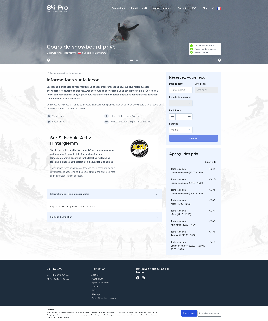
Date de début (176, 84)
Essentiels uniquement (209, 313)
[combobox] (213, 8)
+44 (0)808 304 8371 (60, 275)
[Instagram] (143, 278)
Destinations (118, 8)
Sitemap (95, 294)
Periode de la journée (180, 97)
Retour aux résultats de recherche (65, 73)
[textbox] (212, 8)
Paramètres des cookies (103, 298)
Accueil (95, 275)
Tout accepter (189, 313)
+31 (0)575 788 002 (59, 278)
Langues (173, 123)
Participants (175, 110)
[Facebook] (137, 278)
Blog (205, 8)
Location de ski (139, 8)
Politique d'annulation (61, 217)
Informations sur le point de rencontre (69, 194)
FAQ (194, 8)
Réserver (193, 138)
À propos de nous (162, 8)
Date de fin (200, 84)
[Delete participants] (172, 116)
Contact (182, 8)
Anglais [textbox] (174, 130)
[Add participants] (189, 116)
